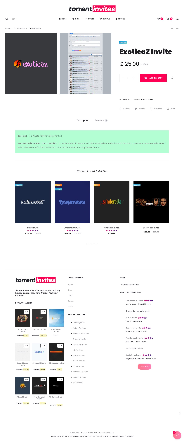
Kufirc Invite (32, 227)
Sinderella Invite (111, 227)
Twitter (142, 109)
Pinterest (158, 109)
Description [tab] (83, 120)
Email (173, 109)
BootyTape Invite (151, 227)
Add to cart (156, 78)
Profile (121, 19)
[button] (122, 78)
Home (63, 19)
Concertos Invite (133, 328)
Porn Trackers (19, 28)
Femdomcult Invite (134, 301)
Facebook (126, 109)
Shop (77, 19)
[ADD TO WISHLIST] (172, 78)
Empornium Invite (72, 227)
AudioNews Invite (133, 355)
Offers (91, 19)
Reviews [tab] (101, 120)
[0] (158, 18)
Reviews (106, 19)
